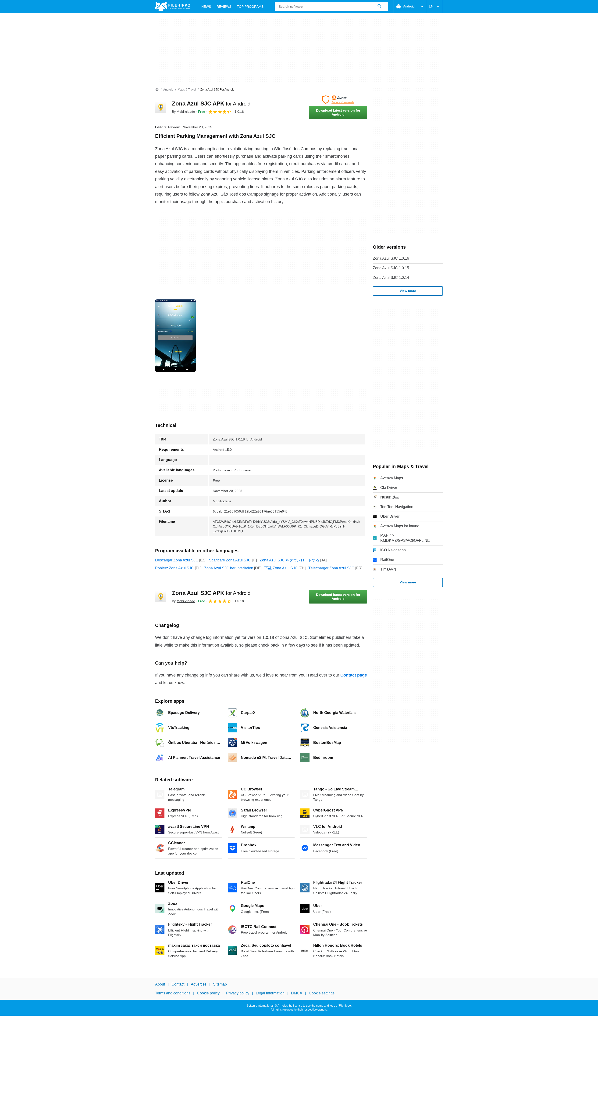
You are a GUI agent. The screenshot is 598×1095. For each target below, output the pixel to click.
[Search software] (379, 6)
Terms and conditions (172, 993)
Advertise (198, 984)
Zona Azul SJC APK (211, 103)
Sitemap (220, 984)
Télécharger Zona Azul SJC (331, 568)
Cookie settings (322, 993)
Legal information (270, 993)
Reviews (224, 6)
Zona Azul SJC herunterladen (228, 568)
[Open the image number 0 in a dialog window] (175, 335)
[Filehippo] (172, 6)
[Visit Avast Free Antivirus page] (338, 99)
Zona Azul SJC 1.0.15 (391, 268)
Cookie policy (208, 993)
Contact (177, 984)
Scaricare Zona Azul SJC (230, 560)
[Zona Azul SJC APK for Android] (160, 107)
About (160, 984)
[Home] (157, 89)
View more (408, 291)
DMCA (296, 993)
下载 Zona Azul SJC (281, 568)
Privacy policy (237, 993)
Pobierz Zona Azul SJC (174, 568)
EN (431, 6)
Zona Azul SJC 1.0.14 (391, 278)
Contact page (353, 675)
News (206, 6)
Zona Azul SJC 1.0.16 (391, 258)
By (183, 111)
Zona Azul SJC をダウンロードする (289, 560)
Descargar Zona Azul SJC (176, 560)
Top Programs (250, 6)
